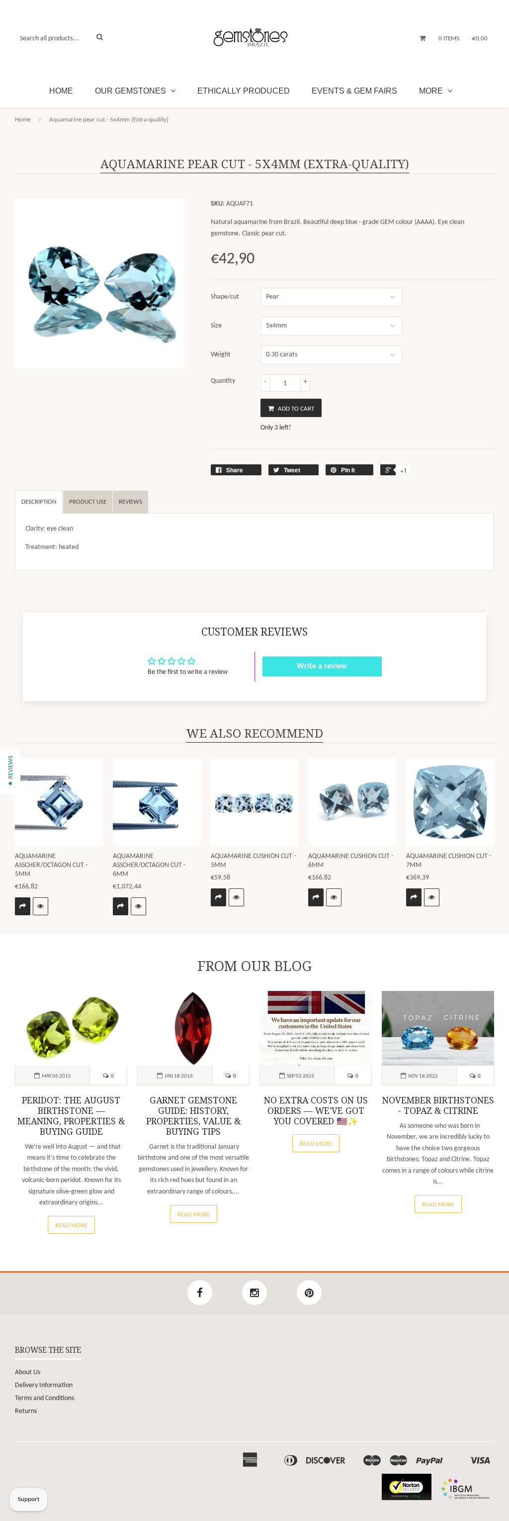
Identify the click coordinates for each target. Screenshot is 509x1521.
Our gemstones (131, 91)
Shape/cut (225, 297)
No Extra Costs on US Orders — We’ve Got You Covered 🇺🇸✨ (316, 1110)
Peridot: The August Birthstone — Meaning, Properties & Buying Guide (71, 1116)
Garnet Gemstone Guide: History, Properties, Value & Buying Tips (193, 1116)
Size (216, 325)
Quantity (223, 381)
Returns (26, 1411)
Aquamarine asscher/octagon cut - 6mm (149, 865)
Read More (71, 1225)
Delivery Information (44, 1385)
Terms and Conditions (44, 1398)
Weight (221, 354)
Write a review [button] (322, 666)
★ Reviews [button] (10, 771)
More (432, 91)
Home (61, 91)
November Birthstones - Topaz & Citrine (438, 1105)
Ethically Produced (243, 91)
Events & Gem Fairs (354, 91)
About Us (27, 1372)
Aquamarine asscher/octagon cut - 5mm (51, 865)
